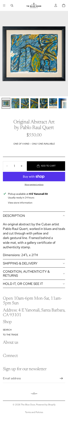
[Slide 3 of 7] (25, 103)
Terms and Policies (34, 412)
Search (7, 329)
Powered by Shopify (45, 404)
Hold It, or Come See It (23, 284)
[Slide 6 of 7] (53, 103)
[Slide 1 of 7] (6, 103)
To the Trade (10, 334)
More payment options (34, 184)
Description (14, 216)
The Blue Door (28, 404)
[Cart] (64, 5)
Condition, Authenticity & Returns (26, 273)
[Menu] (4, 5)
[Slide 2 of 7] (15, 103)
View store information (20, 202)
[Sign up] (61, 378)
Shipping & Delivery (20, 263)
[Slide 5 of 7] (44, 103)
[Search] (12, 5)
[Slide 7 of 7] (63, 103)
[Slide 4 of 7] (34, 103)
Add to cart (48, 165)
